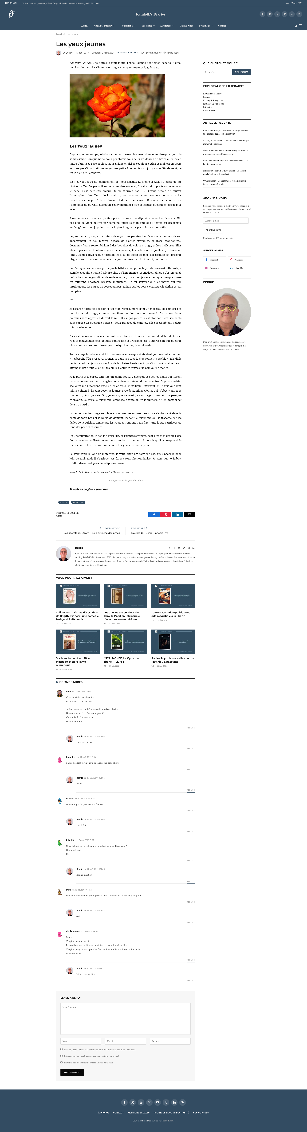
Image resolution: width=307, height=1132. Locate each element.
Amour (64, 502)
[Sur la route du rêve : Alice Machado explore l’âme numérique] (78, 642)
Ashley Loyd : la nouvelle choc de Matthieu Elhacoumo (172, 660)
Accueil (84, 25)
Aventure (78, 502)
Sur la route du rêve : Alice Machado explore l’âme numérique (73, 662)
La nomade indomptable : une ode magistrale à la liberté (170, 614)
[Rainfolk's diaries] (11, 14)
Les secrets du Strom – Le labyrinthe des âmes (92, 532)
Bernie (69, 52)
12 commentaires (152, 52)
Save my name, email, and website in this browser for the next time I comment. (100, 1049)
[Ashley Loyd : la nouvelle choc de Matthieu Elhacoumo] (173, 642)
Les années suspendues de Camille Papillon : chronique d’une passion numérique (122, 616)
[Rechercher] (296, 25)
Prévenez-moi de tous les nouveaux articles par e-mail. (89, 1062)
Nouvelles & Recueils (128, 53)
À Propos (103, 1113)
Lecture (206, 96)
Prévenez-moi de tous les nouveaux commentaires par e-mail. (92, 1056)
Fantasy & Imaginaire (213, 100)
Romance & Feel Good (213, 103)
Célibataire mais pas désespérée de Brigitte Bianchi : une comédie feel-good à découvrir (60, 3)
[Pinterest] (45, 79)
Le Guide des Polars (212, 93)
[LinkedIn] (45, 72)
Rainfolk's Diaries (150, 14)
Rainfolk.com (167, 1120)
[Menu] (300, 25)
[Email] (45, 86)
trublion (70, 798)
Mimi (68, 889)
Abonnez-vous (213, 230)
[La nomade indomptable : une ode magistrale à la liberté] (173, 596)
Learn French (186, 25)
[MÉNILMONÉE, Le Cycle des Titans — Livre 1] (125, 642)
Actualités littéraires (104, 25)
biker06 (70, 840)
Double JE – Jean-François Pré (149, 532)
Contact (222, 25)
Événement (204, 25)
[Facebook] (45, 64)
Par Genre (147, 25)
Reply (190, 727)
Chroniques (127, 25)
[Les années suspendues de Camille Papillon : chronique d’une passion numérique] (125, 596)
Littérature (165, 25)
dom (68, 691)
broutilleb (71, 757)
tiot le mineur (73, 931)
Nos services (201, 1113)
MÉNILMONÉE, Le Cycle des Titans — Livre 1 (121, 660)
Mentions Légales (139, 1113)
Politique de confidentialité (171, 1113)
